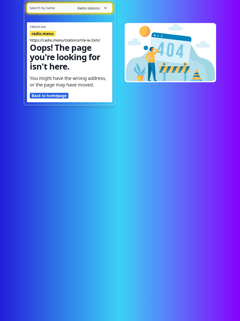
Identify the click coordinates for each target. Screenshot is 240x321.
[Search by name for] (69, 8)
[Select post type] (90, 8)
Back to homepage (49, 95)
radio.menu (43, 33)
